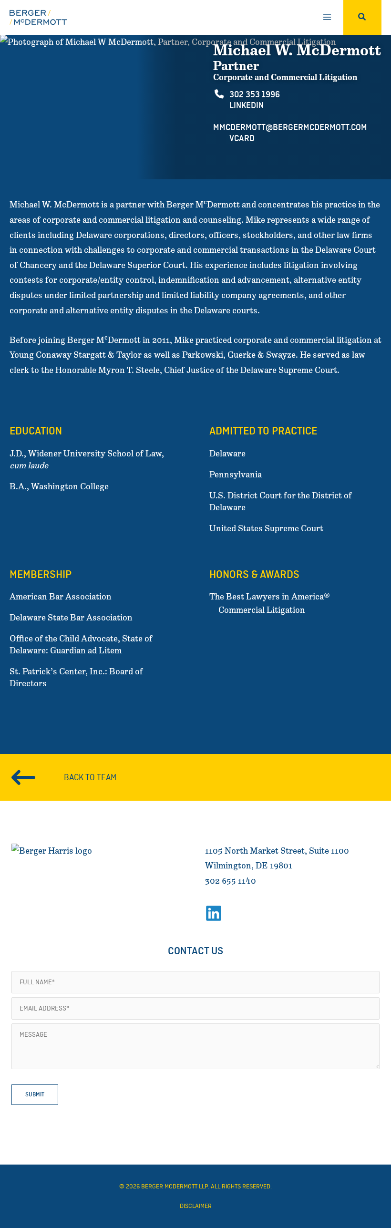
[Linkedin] (213, 913)
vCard (241, 138)
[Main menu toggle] (327, 17)
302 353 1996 (253, 94)
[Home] (59, 856)
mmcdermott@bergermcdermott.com (290, 127)
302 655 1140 (230, 881)
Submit (34, 1094)
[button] (362, 17)
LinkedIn (245, 105)
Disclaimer (196, 1205)
